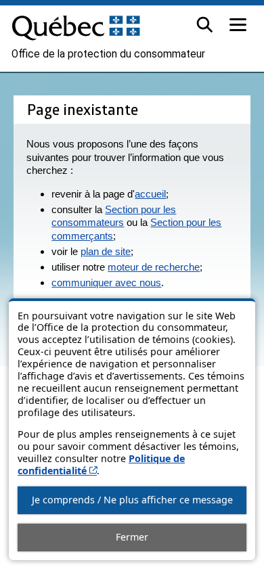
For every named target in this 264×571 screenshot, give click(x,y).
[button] (205, 25)
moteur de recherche (154, 267)
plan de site (106, 251)
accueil (150, 194)
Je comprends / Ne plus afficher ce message (132, 499)
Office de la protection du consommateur (108, 54)
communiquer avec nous (106, 282)
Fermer (132, 536)
